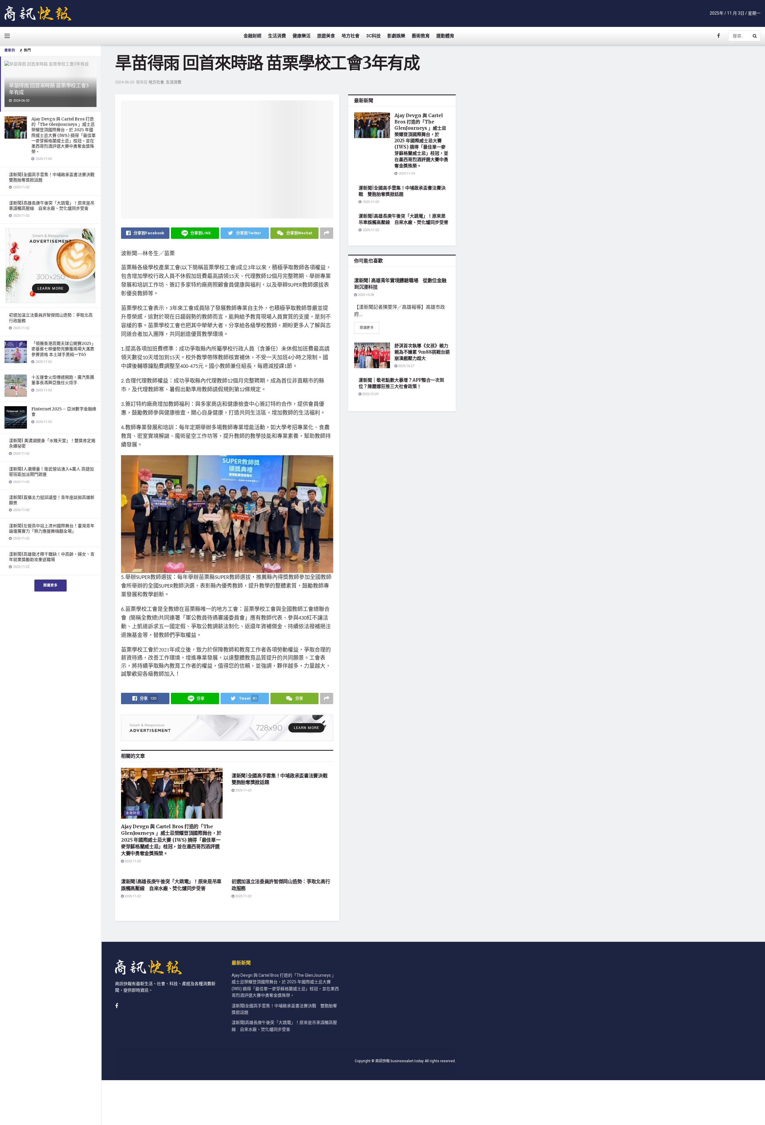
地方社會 (350, 36)
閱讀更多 (50, 585)
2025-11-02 (242, 790)
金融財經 (252, 36)
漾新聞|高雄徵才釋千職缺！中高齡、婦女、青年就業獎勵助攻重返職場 (51, 556)
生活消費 (277, 36)
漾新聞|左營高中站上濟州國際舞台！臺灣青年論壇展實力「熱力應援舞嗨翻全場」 (51, 528)
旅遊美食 (326, 36)
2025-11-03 (132, 861)
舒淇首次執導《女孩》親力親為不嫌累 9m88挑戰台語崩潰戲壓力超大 (422, 352)
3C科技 (373, 36)
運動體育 (445, 36)
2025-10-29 (369, 394)
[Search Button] (755, 35)
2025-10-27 (405, 366)
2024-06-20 (124, 82)
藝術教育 (421, 36)
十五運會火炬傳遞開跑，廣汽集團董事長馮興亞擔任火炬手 (62, 380)
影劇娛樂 (396, 36)
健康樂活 (301, 36)
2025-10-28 (365, 294)
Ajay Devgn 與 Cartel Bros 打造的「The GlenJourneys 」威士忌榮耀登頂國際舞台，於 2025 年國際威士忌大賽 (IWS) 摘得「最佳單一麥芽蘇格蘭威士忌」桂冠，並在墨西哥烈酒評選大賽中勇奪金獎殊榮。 (63, 135)
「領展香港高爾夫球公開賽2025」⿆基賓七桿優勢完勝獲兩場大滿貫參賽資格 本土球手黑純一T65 (63, 349)
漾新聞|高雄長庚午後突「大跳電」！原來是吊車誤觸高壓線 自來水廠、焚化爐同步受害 (51, 205)
